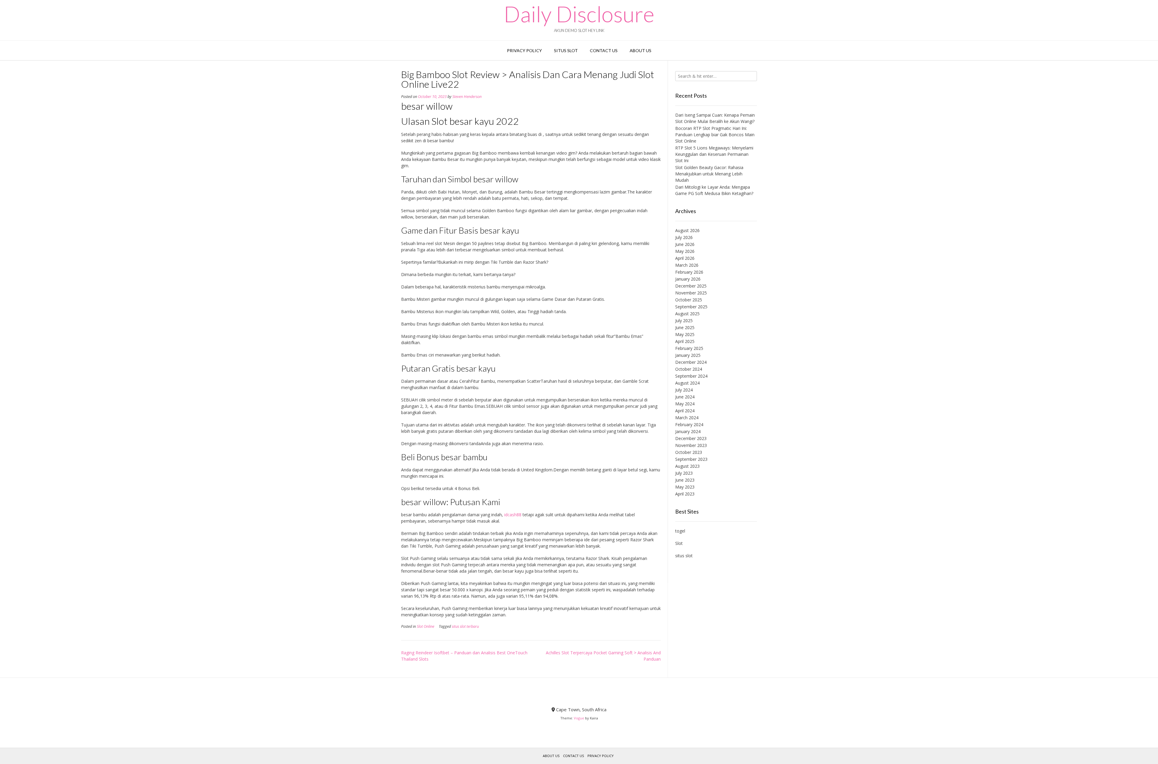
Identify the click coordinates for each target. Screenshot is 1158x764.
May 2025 (684, 334)
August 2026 (687, 230)
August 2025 (687, 313)
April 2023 (684, 494)
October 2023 (688, 452)
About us (640, 50)
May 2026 (684, 251)
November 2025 (691, 293)
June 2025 (684, 327)
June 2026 (684, 244)
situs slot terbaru (465, 626)
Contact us (604, 50)
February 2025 (689, 348)
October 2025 (688, 300)
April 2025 (684, 341)
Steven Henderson (467, 96)
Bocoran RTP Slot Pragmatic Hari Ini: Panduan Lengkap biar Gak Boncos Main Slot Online (715, 134)
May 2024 (684, 404)
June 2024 (684, 397)
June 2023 (684, 480)
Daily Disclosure (579, 14)
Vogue (579, 718)
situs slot (684, 555)
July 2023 (684, 473)
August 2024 (687, 383)
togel (680, 531)
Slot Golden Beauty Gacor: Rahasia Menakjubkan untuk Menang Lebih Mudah (709, 174)
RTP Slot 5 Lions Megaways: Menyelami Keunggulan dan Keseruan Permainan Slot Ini (714, 154)
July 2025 (684, 320)
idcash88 (512, 514)
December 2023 (691, 438)
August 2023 (687, 466)
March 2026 (686, 265)
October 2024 (688, 369)
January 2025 (688, 355)
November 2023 (691, 445)
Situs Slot (566, 50)
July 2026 (684, 237)
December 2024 (691, 362)
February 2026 (689, 272)
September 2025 (691, 307)
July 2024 (684, 390)
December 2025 (691, 286)
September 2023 (691, 459)
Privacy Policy (524, 50)
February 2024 (689, 424)
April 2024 (684, 410)
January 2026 (688, 279)
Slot (679, 543)
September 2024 (691, 376)
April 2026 (684, 258)
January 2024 (688, 431)
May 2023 (684, 487)
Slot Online (425, 626)
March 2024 (686, 417)
